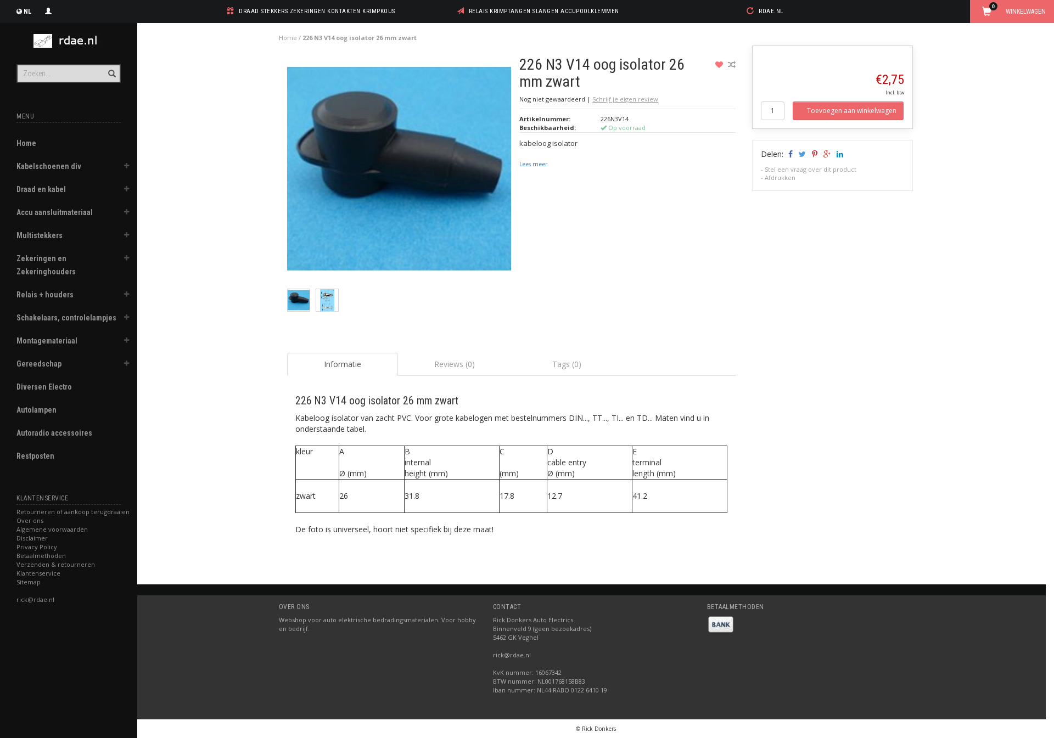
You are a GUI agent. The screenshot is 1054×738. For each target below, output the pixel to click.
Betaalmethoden (41, 555)
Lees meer (533, 164)
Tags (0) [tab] (566, 364)
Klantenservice (38, 573)
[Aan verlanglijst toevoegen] (720, 64)
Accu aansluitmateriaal (54, 212)
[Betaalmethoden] (721, 623)
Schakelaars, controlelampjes (66, 317)
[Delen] (790, 154)
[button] (127, 167)
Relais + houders (45, 294)
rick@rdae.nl (35, 599)
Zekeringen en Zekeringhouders (46, 265)
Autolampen (36, 409)
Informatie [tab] (342, 364)
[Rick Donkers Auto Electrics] (68, 41)
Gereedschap (38, 363)
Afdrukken (780, 177)
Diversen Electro (44, 386)
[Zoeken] (111, 67)
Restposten (35, 456)
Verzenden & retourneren (55, 564)
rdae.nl (771, 11)
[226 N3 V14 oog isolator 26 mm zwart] (399, 171)
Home (26, 143)
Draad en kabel (41, 189)
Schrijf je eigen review (625, 99)
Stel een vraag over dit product (810, 169)
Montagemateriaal (46, 340)
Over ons (29, 520)
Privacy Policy (36, 547)
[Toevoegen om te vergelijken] (732, 64)
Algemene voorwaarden (52, 529)
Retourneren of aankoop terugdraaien (73, 512)
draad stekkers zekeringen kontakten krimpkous (317, 11)
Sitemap (28, 582)
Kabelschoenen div (48, 166)
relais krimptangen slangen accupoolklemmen (544, 11)
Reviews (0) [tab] (454, 364)
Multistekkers (39, 235)
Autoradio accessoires (54, 433)
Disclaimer (32, 538)
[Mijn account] (48, 10)
